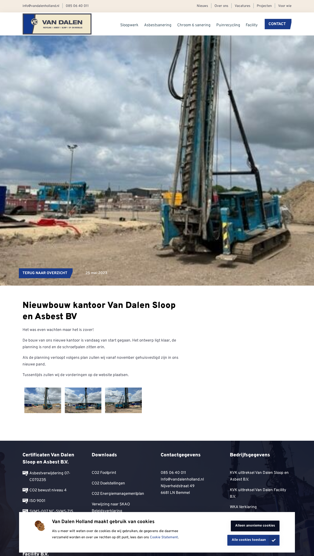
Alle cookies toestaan (249, 540)
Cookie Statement (164, 537)
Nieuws (202, 6)
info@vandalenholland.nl (41, 6)
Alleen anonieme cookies (255, 526)
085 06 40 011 (77, 6)
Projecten (264, 6)
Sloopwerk (129, 25)
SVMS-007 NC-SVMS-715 (51, 511)
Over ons (221, 6)
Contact (277, 24)
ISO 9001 (37, 500)
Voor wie (284, 6)
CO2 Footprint (104, 472)
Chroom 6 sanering (194, 25)
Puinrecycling (228, 25)
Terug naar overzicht (45, 273)
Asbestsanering (157, 25)
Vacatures (242, 6)
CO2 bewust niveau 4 (48, 490)
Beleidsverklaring (107, 511)
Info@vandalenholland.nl (182, 479)
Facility (252, 25)
